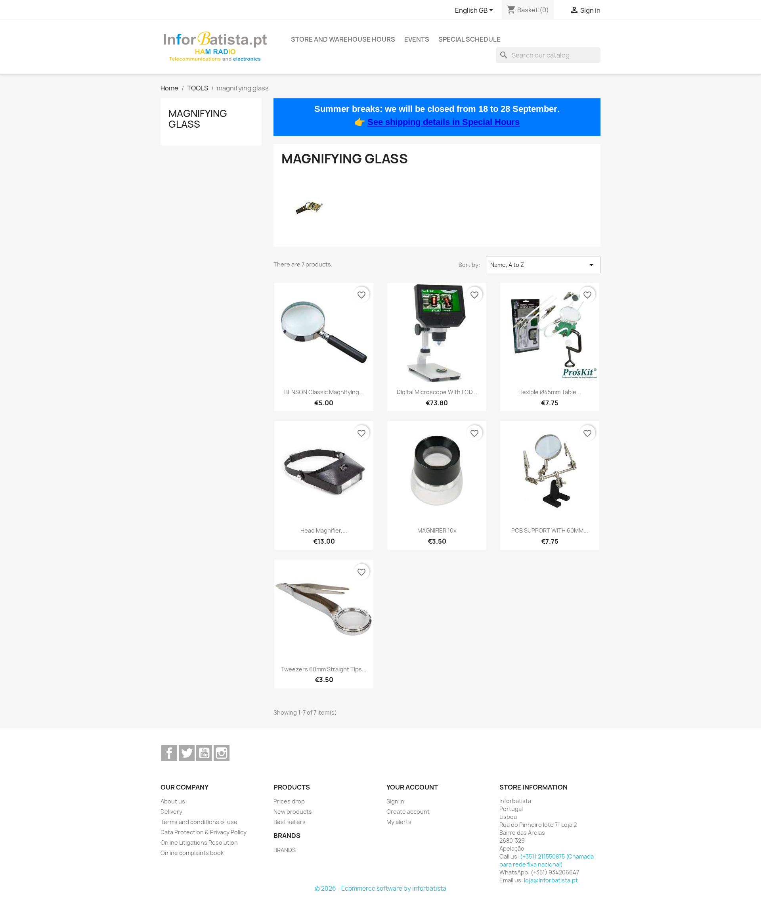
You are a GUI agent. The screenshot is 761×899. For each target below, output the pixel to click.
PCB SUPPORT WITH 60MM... (549, 530)
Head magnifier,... (323, 530)
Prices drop (289, 801)
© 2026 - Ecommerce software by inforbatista (380, 888)
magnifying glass (197, 118)
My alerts (398, 822)
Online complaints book (192, 853)
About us (173, 801)
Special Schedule (469, 39)
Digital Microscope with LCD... (437, 392)
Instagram (221, 753)
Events (416, 39)
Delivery (171, 811)
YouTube (204, 753)
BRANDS (284, 850)
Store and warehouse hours (343, 39)
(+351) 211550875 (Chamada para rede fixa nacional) (546, 860)
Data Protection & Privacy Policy (204, 832)
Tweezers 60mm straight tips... (324, 669)
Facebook (169, 753)
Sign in (395, 801)
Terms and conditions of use (199, 822)
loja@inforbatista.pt (551, 880)
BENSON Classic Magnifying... (324, 392)
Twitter (187, 753)
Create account (408, 811)
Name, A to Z (543, 265)
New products (292, 811)
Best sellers (289, 822)
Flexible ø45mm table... (549, 392)
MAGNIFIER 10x (437, 530)
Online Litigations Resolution (199, 842)
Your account (412, 787)
